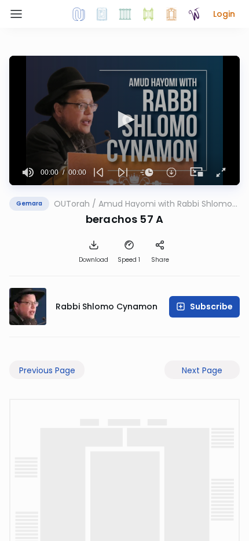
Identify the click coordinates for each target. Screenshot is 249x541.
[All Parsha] (148, 14)
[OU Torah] (78, 14)
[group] (28, 172)
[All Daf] (171, 14)
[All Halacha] (125, 14)
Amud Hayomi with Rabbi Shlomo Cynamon (165, 204)
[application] (124, 120)
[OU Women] (194, 14)
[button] (224, 14)
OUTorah (72, 204)
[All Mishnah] (102, 14)
